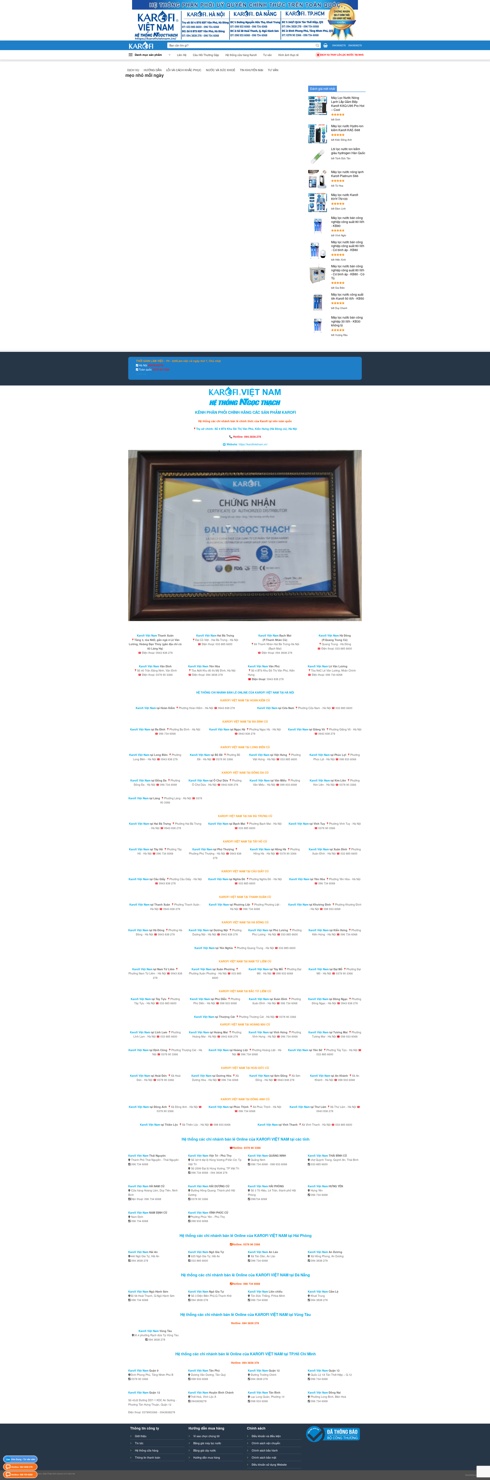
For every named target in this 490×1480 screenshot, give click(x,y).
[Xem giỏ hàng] (325, 45)
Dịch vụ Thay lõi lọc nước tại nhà (342, 54)
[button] (149, 55)
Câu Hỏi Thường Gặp (206, 55)
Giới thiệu (140, 1436)
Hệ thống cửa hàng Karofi (241, 55)
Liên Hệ (181, 55)
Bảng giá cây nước (204, 1450)
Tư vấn (267, 55)
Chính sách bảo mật (264, 1457)
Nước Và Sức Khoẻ (220, 70)
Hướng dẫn (153, 70)
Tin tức (139, 1443)
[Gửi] (317, 45)
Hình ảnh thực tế (288, 55)
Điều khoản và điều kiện (266, 1436)
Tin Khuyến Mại (251, 70)
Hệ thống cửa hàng (146, 1450)
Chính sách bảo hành (265, 1450)
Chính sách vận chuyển (266, 1443)
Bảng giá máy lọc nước (207, 1443)
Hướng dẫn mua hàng (206, 1457)
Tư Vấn (273, 70)
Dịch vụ (133, 70)
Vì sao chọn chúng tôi (206, 1436)
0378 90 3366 (160, 369)
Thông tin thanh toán (147, 1457)
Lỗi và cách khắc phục (183, 70)
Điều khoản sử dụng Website (269, 1464)
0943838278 (339, 45)
